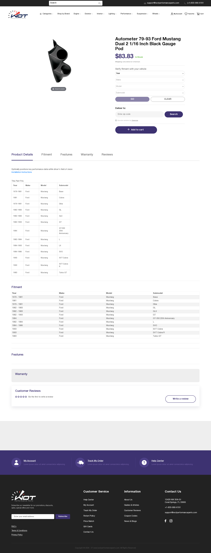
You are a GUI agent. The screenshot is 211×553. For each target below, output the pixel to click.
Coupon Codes (130, 516)
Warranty (87, 154)
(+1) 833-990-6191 (195, 3)
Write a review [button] (181, 399)
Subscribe (62, 516)
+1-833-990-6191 (173, 508)
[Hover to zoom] (58, 64)
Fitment (46, 154)
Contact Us (88, 532)
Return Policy (89, 516)
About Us (128, 500)
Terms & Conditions (19, 531)
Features (66, 154)
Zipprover (135, 120)
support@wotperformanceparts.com (163, 3)
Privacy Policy (16, 535)
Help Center (158, 461)
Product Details (22, 154)
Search (174, 114)
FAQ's (13, 526)
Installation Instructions (21, 172)
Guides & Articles (131, 505)
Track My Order (95, 461)
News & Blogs (130, 521)
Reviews (107, 154)
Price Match (88, 521)
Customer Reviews (132, 511)
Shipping (118, 62)
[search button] (99, 3)
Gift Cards (87, 527)
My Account (30, 461)
